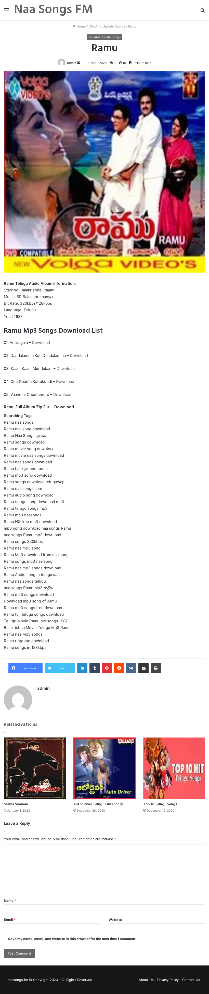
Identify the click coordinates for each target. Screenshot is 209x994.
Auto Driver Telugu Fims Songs (98, 804)
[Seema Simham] (35, 768)
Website (115, 920)
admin (71, 63)
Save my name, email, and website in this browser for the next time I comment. (72, 939)
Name (10, 900)
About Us (146, 980)
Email (10, 920)
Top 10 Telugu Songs (160, 804)
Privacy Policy (168, 980)
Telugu (29, 309)
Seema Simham (16, 804)
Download (41, 342)
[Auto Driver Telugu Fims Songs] (104, 768)
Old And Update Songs (107, 26)
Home (80, 26)
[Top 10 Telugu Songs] (174, 768)
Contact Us (191, 980)
